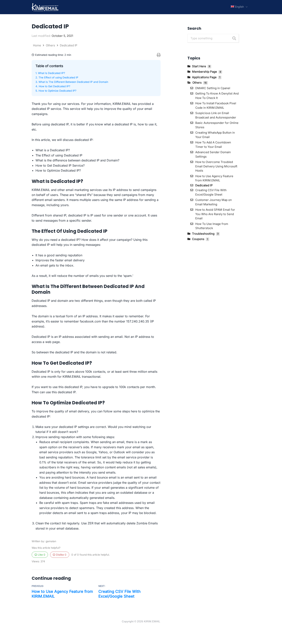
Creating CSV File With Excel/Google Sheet (119, 594)
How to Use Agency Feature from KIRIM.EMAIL (62, 594)
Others (51, 45)
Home (37, 45)
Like (41, 554)
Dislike (60, 554)
